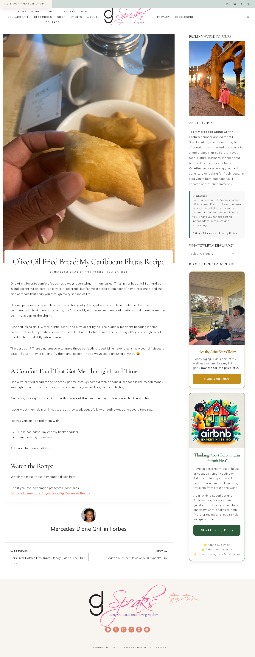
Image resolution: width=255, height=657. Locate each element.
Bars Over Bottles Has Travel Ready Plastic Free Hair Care (47, 557)
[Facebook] (241, 3)
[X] (116, 630)
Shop (61, 17)
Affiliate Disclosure (204, 233)
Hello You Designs (151, 647)
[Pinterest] (248, 3)
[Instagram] (227, 3)
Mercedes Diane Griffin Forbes (79, 272)
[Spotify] (234, 3)
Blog (35, 11)
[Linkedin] (139, 630)
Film (84, 11)
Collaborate (18, 17)
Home (22, 11)
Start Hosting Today (217, 530)
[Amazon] (131, 630)
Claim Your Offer (217, 379)
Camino (51, 11)
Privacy (163, 17)
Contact (53, 22)
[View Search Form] (248, 17)
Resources (43, 17)
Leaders (68, 11)
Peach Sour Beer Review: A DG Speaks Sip (136, 555)
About (92, 17)
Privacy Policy (228, 233)
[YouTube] (147, 630)
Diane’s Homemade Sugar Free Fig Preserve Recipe (50, 493)
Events (76, 17)
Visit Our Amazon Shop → (26, 3)
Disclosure (184, 17)
